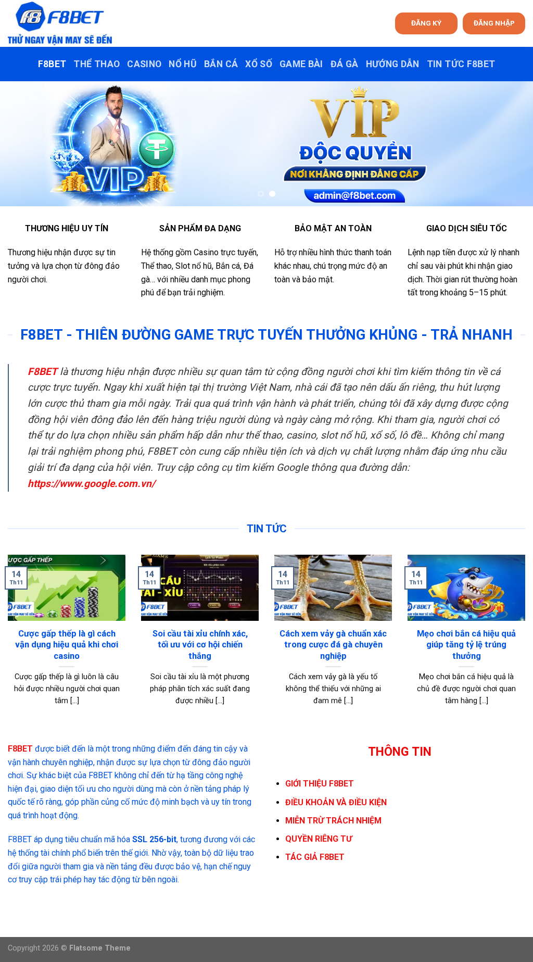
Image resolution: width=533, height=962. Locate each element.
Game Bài (301, 64)
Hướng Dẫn (393, 64)
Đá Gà (345, 64)
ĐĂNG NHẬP (494, 23)
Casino (144, 64)
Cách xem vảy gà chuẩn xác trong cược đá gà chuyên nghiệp (333, 645)
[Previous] (24, 143)
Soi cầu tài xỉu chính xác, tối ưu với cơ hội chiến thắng (200, 645)
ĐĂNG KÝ (426, 23)
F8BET (52, 64)
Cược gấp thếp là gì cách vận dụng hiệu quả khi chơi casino (66, 645)
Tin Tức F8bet (461, 64)
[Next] (509, 143)
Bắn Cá (221, 64)
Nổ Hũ (183, 64)
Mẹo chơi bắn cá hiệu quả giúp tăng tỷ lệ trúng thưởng (466, 645)
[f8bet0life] (60, 23)
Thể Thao (96, 64)
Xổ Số (258, 64)
